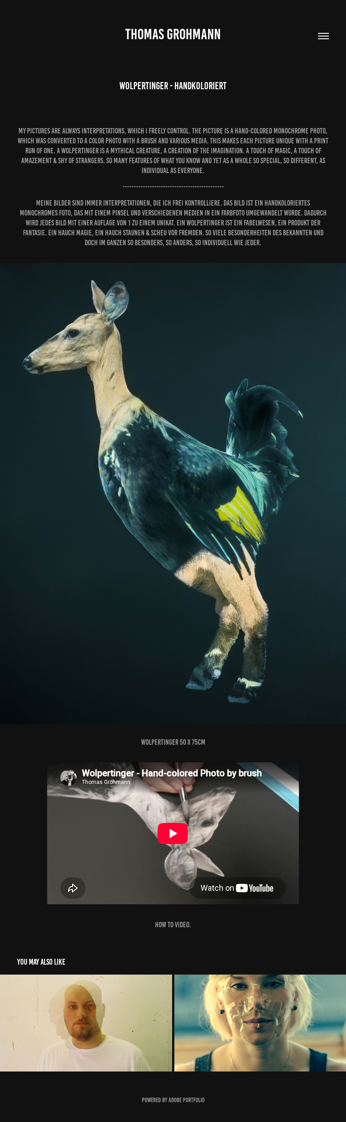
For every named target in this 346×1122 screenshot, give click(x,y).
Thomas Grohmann (173, 34)
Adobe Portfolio (186, 1100)
